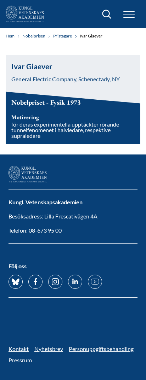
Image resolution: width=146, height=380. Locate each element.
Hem (10, 36)
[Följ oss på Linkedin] (75, 282)
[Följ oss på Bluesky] (16, 282)
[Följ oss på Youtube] (95, 282)
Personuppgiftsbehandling (101, 348)
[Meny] (129, 14)
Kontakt (19, 348)
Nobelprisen (33, 36)
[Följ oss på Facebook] (35, 282)
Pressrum (20, 360)
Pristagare (62, 36)
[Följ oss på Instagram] (55, 282)
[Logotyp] (25, 14)
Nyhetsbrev (48, 348)
